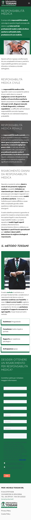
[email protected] (7, 499)
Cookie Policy (5, 514)
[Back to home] (8, 3)
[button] (29, 3)
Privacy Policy (6, 511)
